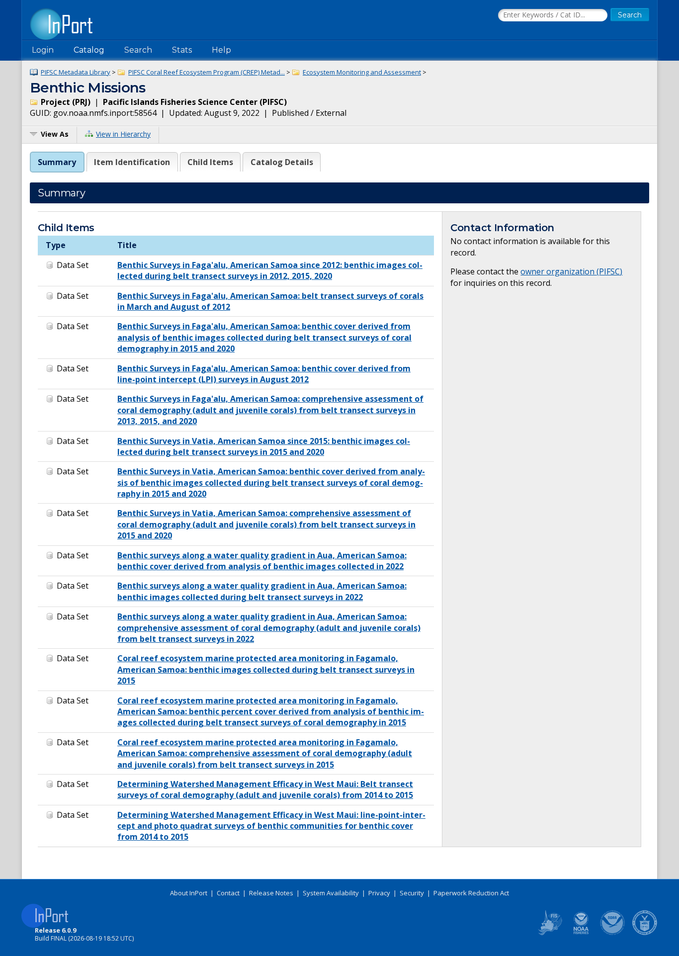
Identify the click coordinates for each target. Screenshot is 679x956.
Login (43, 50)
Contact (228, 892)
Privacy (379, 892)
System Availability (331, 892)
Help (221, 50)
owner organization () (571, 271)
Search (138, 50)
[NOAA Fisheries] (581, 933)
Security (412, 892)
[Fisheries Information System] (549, 933)
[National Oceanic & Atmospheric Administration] (613, 933)
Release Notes (271, 892)
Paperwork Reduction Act (471, 892)
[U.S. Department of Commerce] (645, 933)
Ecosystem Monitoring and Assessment (362, 72)
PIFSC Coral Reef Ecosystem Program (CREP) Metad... (206, 72)
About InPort (188, 892)
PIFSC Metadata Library (75, 72)
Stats (182, 50)
